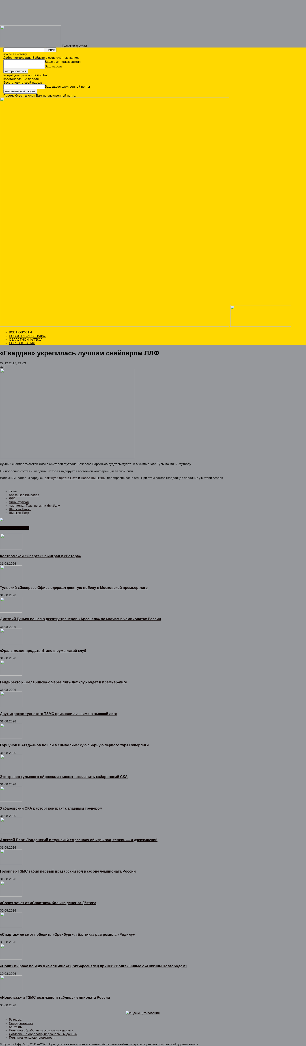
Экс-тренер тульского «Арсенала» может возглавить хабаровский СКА (64, 777)
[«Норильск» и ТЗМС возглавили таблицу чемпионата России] (11, 990)
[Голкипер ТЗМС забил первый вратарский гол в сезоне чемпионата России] (11, 864)
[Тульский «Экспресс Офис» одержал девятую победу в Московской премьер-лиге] (11, 580)
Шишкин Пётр (19, 512)
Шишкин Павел (20, 509)
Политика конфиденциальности (32, 1037)
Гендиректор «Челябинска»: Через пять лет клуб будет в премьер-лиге (63, 682)
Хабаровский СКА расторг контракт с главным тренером (51, 808)
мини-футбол (19, 502)
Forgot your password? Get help (26, 75)
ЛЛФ (12, 498)
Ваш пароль (53, 66)
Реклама (15, 1019)
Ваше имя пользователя (63, 61)
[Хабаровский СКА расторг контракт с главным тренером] (11, 800)
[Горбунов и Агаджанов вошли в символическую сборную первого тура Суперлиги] (11, 737)
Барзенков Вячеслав (24, 495)
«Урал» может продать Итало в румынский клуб (43, 650)
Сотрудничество (21, 1023)
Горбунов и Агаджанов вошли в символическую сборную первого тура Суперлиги (74, 745)
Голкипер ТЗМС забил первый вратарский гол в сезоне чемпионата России (68, 871)
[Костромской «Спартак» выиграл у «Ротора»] (11, 548)
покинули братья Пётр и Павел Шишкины (75, 478)
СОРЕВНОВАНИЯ (22, 343)
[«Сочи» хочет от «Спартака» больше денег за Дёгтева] (11, 895)
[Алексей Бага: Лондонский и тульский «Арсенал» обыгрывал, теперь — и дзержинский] (11, 832)
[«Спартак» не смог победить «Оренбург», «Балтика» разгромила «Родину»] (11, 927)
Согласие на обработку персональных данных (43, 1034)
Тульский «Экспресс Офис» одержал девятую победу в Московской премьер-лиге (74, 588)
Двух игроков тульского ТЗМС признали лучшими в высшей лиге (58, 714)
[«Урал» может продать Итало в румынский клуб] (11, 643)
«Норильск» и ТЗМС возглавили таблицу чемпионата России (55, 997)
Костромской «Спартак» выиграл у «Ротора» (40, 556)
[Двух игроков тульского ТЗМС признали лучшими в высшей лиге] (11, 706)
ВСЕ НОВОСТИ (20, 332)
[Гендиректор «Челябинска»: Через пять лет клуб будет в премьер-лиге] (11, 674)
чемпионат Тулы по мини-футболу (34, 505)
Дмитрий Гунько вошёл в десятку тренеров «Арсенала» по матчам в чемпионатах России (80, 619)
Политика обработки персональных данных (41, 1030)
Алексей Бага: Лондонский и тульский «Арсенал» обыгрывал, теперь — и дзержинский (78, 840)
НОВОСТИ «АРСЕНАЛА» (27, 336)
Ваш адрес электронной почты (67, 86)
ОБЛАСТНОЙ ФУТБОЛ (25, 339)
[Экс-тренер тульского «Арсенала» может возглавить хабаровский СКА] (11, 769)
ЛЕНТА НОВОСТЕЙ (14, 528)
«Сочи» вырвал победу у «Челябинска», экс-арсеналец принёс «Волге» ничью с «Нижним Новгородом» (93, 966)
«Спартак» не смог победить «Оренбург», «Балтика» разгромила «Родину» (67, 934)
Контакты (15, 1027)
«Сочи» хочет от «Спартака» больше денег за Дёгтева (48, 903)
